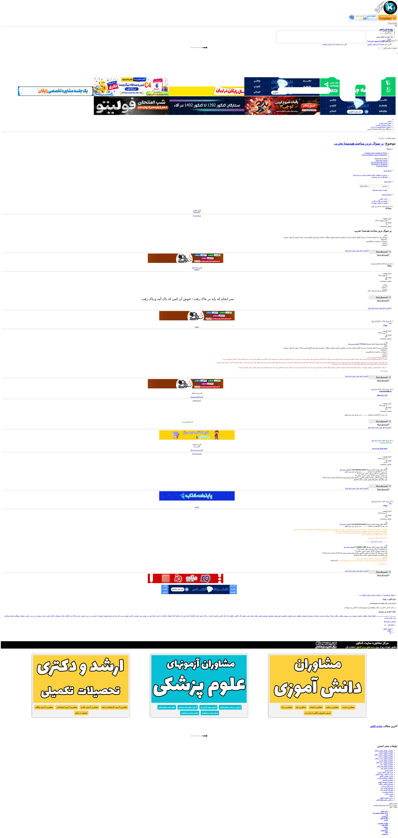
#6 (376, 501)
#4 (376, 389)
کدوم (216, 616)
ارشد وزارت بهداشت (210, 713)
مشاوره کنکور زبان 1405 (384, 762)
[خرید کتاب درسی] (197, 439)
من (350, 616)
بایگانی (389, 631)
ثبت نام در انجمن (328, 44)
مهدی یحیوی (389, 770)
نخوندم (289, 616)
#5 (376, 441)
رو (35, 616)
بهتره (144, 616)
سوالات (17, 616)
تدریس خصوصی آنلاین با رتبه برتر (318, 713)
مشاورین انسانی (315, 707)
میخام (327, 616)
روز (32, 616)
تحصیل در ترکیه (81, 713)
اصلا (154, 616)
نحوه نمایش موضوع (386, 194)
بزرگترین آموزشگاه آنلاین (384, 800)
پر (207, 616)
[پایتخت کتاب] (197, 500)
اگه (174, 616)
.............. (386, 616)
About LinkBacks (368, 155)
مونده (346, 616)
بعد (116, 616)
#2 (376, 264)
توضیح (101, 616)
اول (188, 616)
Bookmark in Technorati (379, 164)
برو (123, 616)
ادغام (164, 616)
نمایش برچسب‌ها (390, 621)
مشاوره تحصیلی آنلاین (385, 782)
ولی (248, 616)
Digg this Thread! (381, 160)
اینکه (177, 616)
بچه (150, 616)
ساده (12, 616)
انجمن (389, 121)
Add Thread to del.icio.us (379, 162)
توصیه (106, 616)
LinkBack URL (370, 153)
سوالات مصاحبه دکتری (385, 778)
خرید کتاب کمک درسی (385, 772)
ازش (158, 616)
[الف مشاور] (282, 114)
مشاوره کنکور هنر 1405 (385, 766)
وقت (252, 616)
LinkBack (389, 149)
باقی (131, 616)
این (181, 616)
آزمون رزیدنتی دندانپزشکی (230, 707)
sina (390, 323)
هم (279, 616)
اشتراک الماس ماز (386, 788)
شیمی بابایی (389, 794)
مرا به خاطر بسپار (382, 37)
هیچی (260, 616)
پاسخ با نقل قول (350, 251)
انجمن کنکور (387, 629)
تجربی (94, 616)
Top (372, 206)
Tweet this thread (381, 166)
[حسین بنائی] (55, 95)
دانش (48, 616)
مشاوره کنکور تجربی (386, 760)
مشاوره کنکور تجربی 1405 (384, 758)
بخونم (127, 616)
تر (90, 616)
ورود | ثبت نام (392, 23)
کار (225, 616)
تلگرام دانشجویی (382, 823)
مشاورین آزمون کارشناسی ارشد (114, 707)
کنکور (231, 616)
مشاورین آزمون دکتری (89, 707)
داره (44, 616)
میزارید (322, 616)
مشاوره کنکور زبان (386, 764)
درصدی (39, 616)
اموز (201, 616)
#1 (376, 206)
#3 (376, 321)
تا (97, 616)
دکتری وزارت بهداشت (189, 713)
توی (110, 616)
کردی (211, 616)
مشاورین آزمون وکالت (44, 707)
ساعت (7, 616)
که (228, 616)
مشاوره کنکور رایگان (386, 784)
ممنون (354, 616)
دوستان (57, 616)
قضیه (359, 616)
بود (141, 616)
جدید (78, 616)
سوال (22, 616)
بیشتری (136, 616)
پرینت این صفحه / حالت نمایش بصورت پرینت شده (370, 175)
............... (379, 616)
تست (83, 616)
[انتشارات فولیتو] (131, 114)
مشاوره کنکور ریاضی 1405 (384, 754)
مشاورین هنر (301, 707)
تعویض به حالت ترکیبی (379, 201)
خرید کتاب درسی (387, 786)
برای (119, 616)
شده (390, 618)
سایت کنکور (376, 726)
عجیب (386, 618)
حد (72, 616)
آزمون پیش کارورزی (208, 707)
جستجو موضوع (387, 181)
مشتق (304, 616)
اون (184, 616)
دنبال (63, 616)
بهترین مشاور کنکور (386, 776)
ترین (87, 616)
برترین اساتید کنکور (386, 798)
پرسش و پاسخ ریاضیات (383, 125)
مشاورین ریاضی (332, 707)
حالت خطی (383, 199)
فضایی (364, 616)
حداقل (68, 616)
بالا (390, 633)
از (161, 616)
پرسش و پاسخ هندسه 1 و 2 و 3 (381, 127)
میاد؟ (332, 616)
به (147, 616)
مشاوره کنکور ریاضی (385, 756)
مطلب (299, 616)
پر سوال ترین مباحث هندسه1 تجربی (359, 143)
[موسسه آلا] (207, 114)
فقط (373, 616)
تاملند (391, 796)
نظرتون (283, 616)
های (256, 616)
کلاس (236, 616)
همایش (270, 616)
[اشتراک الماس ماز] (358, 114)
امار (197, 616)
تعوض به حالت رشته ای (379, 203)
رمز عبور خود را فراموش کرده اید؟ (379, 41)
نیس (294, 616)
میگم (336, 616)
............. (393, 616)
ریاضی (27, 616)
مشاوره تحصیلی (387, 780)
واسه (244, 616)
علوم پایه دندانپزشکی (166, 707)
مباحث (316, 616)
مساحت (310, 616)
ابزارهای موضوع (387, 170)
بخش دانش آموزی (385, 123)
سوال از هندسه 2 (388, 595)
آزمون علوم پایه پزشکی (187, 707)
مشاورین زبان (286, 707)
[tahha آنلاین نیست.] (196, 270)
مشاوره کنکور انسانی (385, 752)
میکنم (341, 616)
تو (113, 616)
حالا (75, 616)
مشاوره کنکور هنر (387, 768)
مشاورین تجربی (348, 707)
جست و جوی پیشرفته (379, 190)
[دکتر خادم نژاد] (131, 95)
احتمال (169, 616)
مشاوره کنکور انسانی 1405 (384, 750)
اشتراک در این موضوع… (379, 177)
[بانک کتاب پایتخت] (206, 95)
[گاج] (185, 582)
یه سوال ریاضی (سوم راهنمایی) (371, 595)
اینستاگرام (385, 816)
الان (204, 616)
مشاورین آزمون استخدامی (66, 707)
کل (240, 616)
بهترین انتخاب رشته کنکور (384, 774)
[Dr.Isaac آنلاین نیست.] (196, 212)
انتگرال (192, 616)
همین (275, 616)
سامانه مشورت (387, 792)
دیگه (52, 616)
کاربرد (220, 616)
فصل (369, 616)
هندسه (265, 616)
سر (394, 618)
